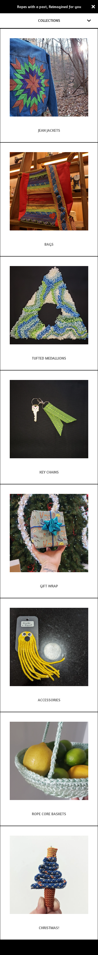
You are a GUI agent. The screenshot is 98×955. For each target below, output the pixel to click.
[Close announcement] (93, 6)
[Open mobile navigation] (89, 20)
